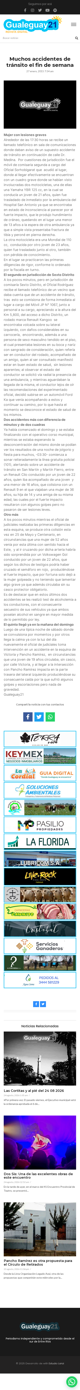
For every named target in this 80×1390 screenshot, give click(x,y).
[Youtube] (47, 10)
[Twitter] (40, 10)
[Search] (76, 38)
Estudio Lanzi (56, 1363)
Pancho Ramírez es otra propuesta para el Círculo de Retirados (38, 1263)
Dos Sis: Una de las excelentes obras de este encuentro (38, 1176)
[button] (71, 1381)
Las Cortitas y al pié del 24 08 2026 (34, 1091)
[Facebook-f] (25, 10)
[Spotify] (55, 10)
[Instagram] (32, 10)
